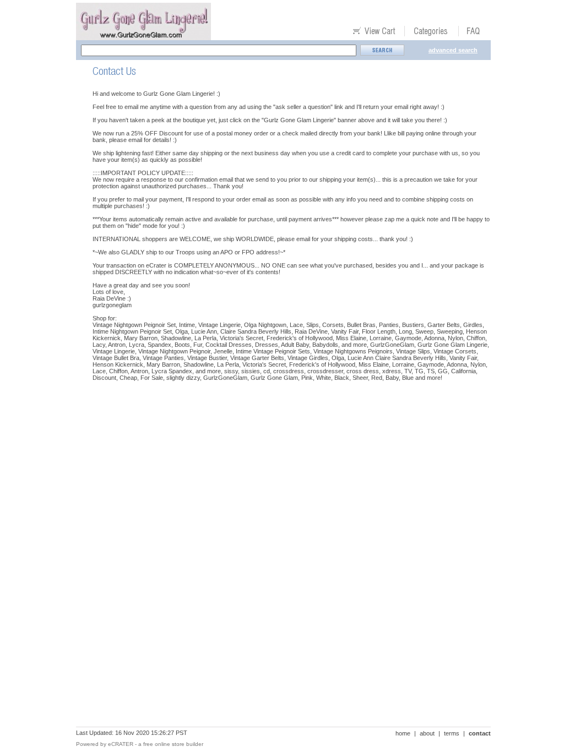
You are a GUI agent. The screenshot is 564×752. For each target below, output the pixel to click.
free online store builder (173, 744)
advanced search (453, 50)
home (402, 733)
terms (451, 733)
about (427, 733)
